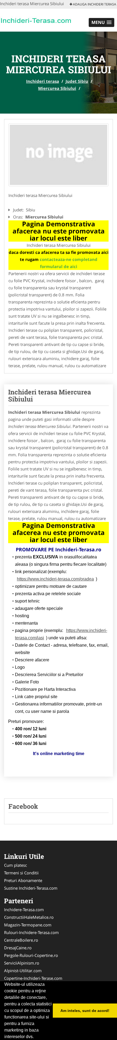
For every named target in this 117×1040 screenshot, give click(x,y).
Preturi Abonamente (23, 880)
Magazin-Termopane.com (27, 924)
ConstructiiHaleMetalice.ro (29, 917)
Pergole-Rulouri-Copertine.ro (31, 955)
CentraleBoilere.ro (21, 940)
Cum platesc (15, 865)
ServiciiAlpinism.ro (21, 962)
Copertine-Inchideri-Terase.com (33, 978)
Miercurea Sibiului (57, 88)
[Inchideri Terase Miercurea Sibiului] (58, 154)
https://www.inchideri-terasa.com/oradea (55, 579)
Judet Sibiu (77, 81)
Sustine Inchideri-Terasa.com (30, 888)
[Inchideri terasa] (36, 19)
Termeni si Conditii (21, 872)
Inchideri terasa (42, 81)
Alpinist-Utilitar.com (23, 970)
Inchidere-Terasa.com (24, 909)
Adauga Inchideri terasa (94, 4)
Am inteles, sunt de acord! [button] (84, 1010)
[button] (101, 22)
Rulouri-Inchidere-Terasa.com (31, 932)
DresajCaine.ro (18, 947)
